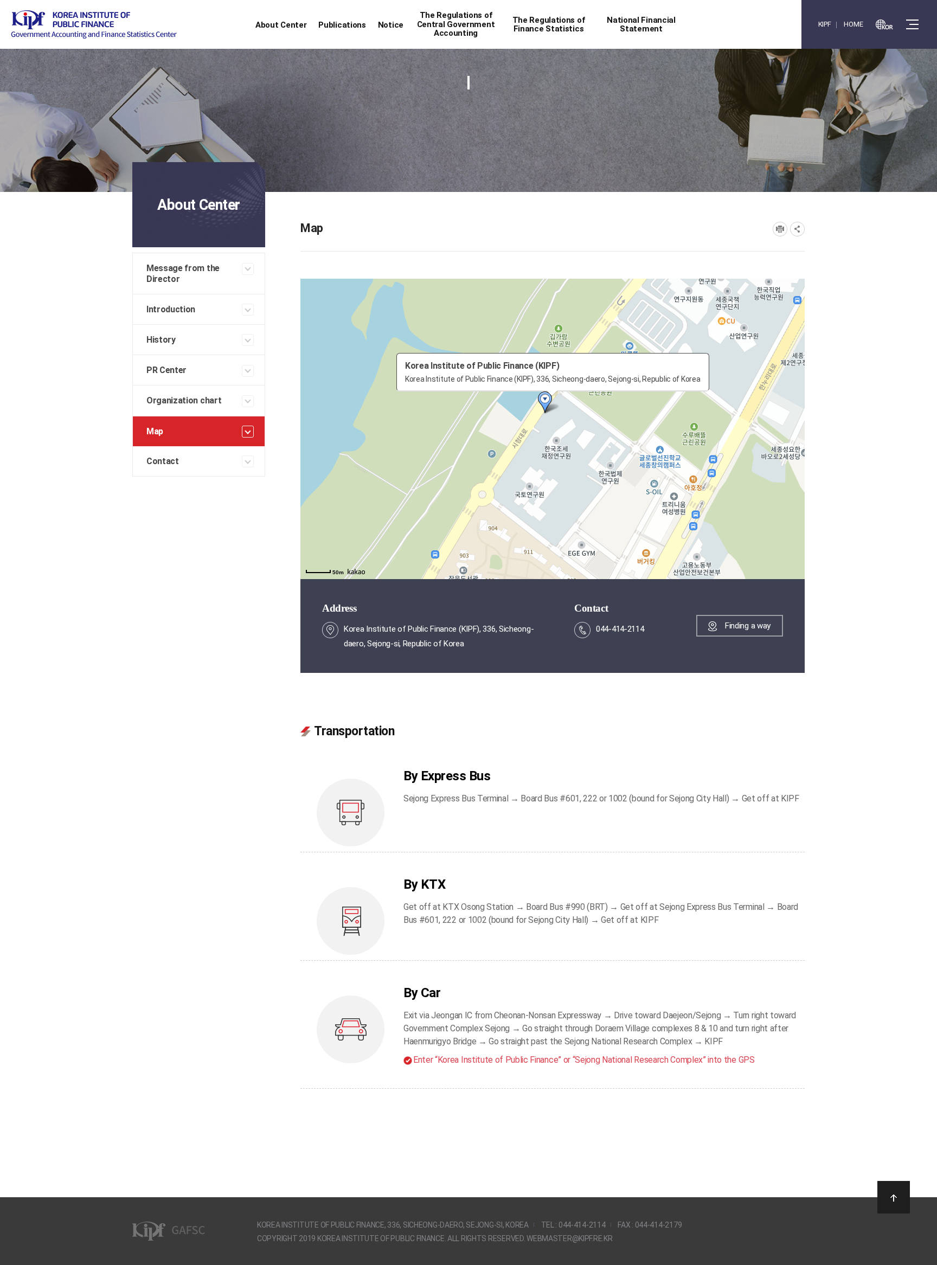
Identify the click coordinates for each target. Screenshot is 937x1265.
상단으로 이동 (893, 1197)
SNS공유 (797, 229)
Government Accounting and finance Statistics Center (94, 24)
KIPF (824, 24)
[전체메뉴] (912, 24)
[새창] (884, 24)
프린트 (780, 229)
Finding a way (748, 626)
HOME (853, 24)
